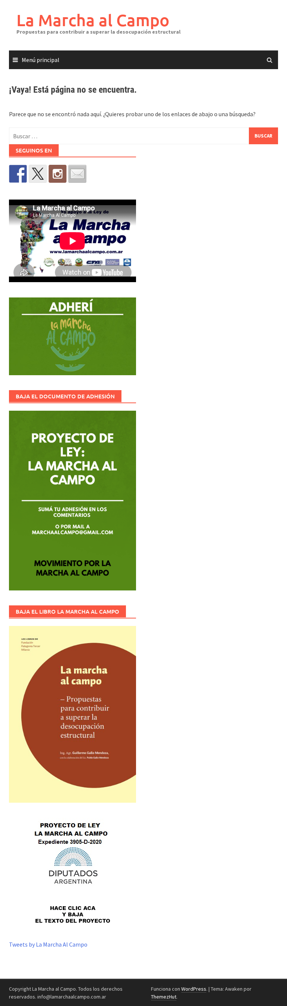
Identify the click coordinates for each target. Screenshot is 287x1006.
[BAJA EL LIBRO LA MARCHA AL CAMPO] (72, 714)
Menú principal (40, 60)
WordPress (193, 988)
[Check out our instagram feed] (58, 174)
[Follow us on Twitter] (38, 174)
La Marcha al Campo (92, 20)
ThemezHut (163, 996)
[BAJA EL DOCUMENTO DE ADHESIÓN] (72, 500)
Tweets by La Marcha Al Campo (48, 944)
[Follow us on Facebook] (18, 174)
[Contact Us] (77, 174)
